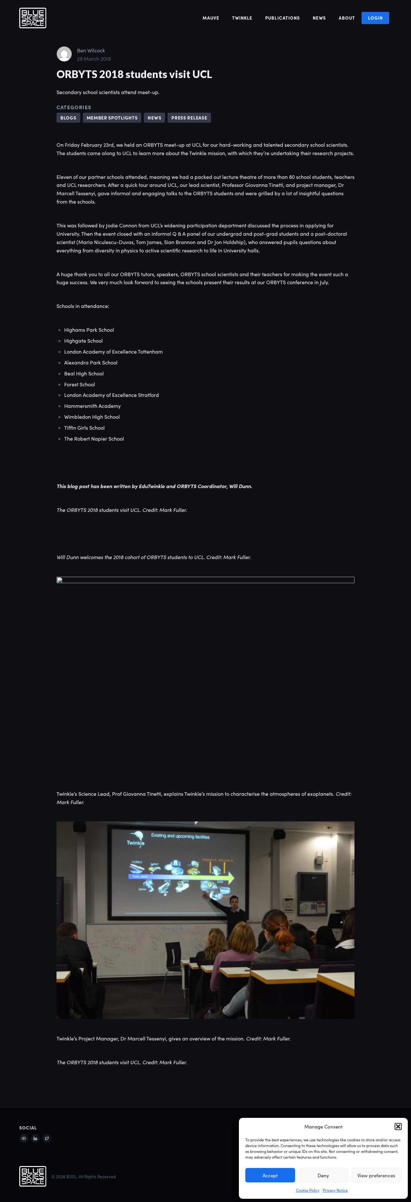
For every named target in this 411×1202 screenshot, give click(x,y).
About (347, 18)
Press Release (189, 117)
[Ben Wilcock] (64, 53)
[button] (398, 1126)
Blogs (68, 117)
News (319, 18)
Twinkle (242, 18)
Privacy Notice (335, 1190)
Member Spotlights (112, 117)
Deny (323, 1175)
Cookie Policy (307, 1190)
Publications (282, 18)
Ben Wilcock (91, 50)
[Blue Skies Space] (32, 18)
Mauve (211, 18)
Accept (270, 1175)
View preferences (376, 1175)
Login (375, 18)
